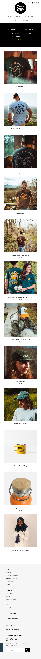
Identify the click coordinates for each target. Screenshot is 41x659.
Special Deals (21, 39)
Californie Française (20, 8)
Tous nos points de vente (12, 630)
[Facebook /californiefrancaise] (11, 639)
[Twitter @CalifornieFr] (16, 639)
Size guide (8, 573)
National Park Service (21, 33)
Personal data (9, 581)
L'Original (16, 36)
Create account (24, 3)
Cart (36, 3)
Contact (8, 584)
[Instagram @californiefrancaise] (7, 639)
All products (13, 30)
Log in (16, 3)
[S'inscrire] (27, 650)
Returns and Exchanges (12, 575)
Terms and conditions (11, 578)
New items (29, 30)
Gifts (28, 36)
